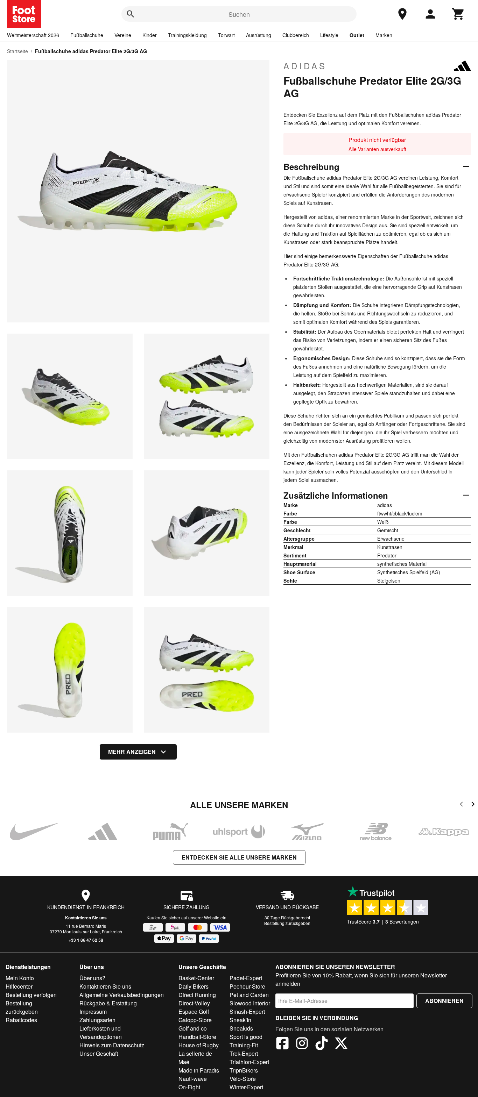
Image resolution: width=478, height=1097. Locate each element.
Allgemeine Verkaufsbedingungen (121, 995)
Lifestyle (329, 34)
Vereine (122, 34)
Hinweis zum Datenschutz (111, 1045)
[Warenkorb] (458, 14)
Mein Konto (20, 978)
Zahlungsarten (97, 1020)
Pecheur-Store (247, 986)
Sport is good (246, 1037)
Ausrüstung (258, 34)
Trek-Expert (244, 1053)
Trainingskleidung (187, 34)
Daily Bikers (193, 986)
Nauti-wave (192, 1079)
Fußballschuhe (86, 34)
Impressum (93, 1011)
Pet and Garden (249, 995)
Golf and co (192, 1028)
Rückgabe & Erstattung (108, 1003)
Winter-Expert (246, 1087)
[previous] (461, 805)
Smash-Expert (247, 1011)
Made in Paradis (198, 1070)
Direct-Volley (194, 1003)
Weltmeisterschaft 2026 (33, 34)
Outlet (357, 34)
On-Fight (189, 1087)
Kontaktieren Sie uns (86, 917)
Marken (383, 34)
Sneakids (241, 1028)
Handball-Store (197, 1037)
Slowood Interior (250, 1003)
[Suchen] (130, 14)
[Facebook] (282, 1044)
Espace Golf (193, 1011)
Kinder (149, 34)
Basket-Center (196, 978)
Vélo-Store (243, 1079)
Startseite (17, 51)
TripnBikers (244, 1070)
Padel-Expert (246, 978)
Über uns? (92, 978)
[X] (341, 1044)
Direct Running (197, 995)
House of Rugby (198, 1045)
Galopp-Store (195, 1020)
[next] (473, 805)
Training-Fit (244, 1045)
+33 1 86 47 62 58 (86, 940)
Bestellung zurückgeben (287, 923)
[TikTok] (322, 1044)
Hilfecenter (19, 986)
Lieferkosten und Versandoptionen (100, 1032)
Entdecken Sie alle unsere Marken (239, 857)
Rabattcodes (21, 1020)
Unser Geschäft (98, 1053)
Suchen (239, 14)
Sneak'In (240, 1020)
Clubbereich (295, 34)
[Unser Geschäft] (402, 14)
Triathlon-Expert (249, 1062)
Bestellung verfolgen (31, 995)
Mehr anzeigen (132, 752)
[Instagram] (302, 1044)
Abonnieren (444, 1001)
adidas (305, 65)
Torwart (226, 34)
